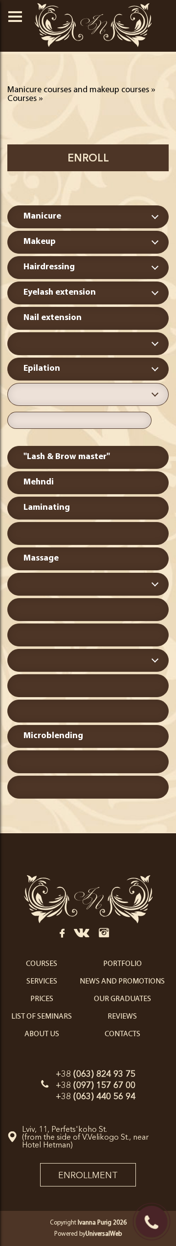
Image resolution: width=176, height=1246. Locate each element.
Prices (41, 999)
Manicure (42, 216)
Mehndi (38, 482)
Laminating (46, 507)
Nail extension (52, 318)
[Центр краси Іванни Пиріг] (88, 923)
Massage (41, 558)
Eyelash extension (59, 292)
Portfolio (122, 964)
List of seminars (41, 1017)
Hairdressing (49, 267)
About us (41, 1034)
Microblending (53, 736)
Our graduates (122, 999)
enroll (88, 158)
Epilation (41, 368)
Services (41, 981)
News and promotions (122, 981)
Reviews (122, 1017)
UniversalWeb (104, 1234)
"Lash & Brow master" (66, 457)
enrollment (88, 1175)
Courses (41, 964)
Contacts (122, 1034)
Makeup (39, 242)
